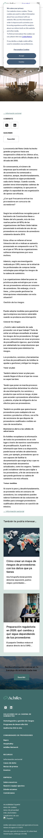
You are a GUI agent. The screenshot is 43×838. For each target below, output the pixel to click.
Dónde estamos (10, 789)
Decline (21, 62)
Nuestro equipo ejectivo (14, 786)
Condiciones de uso (11, 815)
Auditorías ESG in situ (12, 728)
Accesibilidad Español (11, 804)
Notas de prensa (10, 766)
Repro (6, 740)
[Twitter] (5, 707)
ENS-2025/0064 (9, 813)
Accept (21, 56)
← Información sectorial (12, 113)
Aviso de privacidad (11, 810)
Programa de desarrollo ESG (15, 724)
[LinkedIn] (11, 707)
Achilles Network (10, 747)
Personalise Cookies (21, 49)
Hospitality (8, 743)
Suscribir (11, 139)
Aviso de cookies (10, 807)
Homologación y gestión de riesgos (18, 721)
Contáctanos (9, 793)
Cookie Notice (27, 37)
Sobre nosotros (10, 782)
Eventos (6, 770)
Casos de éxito (9, 763)
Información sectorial (12, 759)
